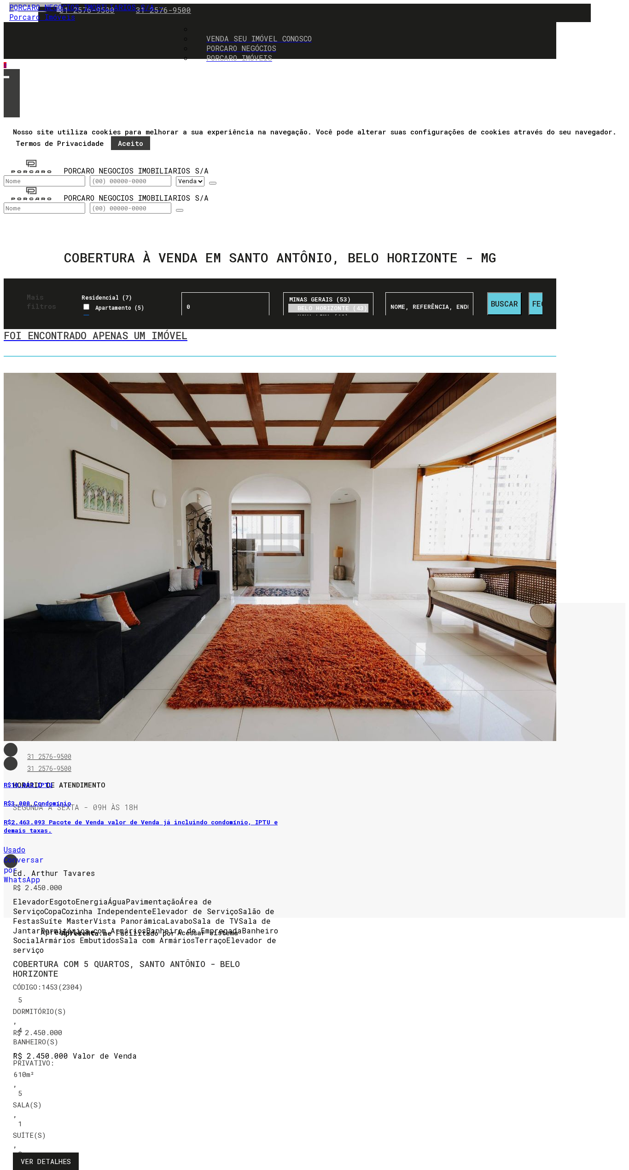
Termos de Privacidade (60, 143)
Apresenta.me (51, 932)
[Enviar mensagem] (212, 183)
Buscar (504, 303)
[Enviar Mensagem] (179, 210)
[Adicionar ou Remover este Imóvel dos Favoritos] (10, 763)
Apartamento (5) (119, 307)
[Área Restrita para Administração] (206, 932)
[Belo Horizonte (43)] (328, 308)
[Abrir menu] (6, 75)
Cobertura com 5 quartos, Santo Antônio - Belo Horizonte (126, 969)
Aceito (130, 143)
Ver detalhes (46, 1161)
